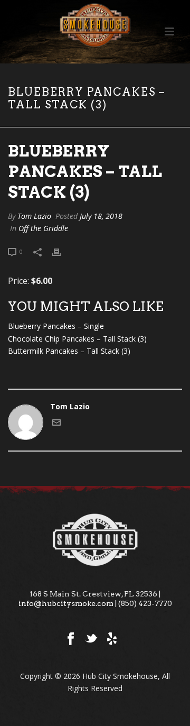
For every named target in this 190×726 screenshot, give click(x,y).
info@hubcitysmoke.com (65, 603)
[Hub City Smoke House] (95, 24)
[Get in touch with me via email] (56, 424)
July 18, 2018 (101, 216)
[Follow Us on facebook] (70, 639)
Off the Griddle (43, 228)
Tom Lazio (34, 216)
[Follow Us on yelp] (112, 639)
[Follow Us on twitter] (91, 639)
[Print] (61, 251)
